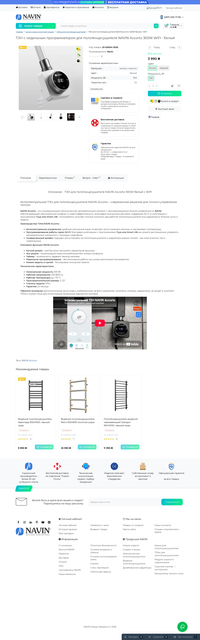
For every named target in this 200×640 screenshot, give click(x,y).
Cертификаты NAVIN (70, 570)
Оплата (37, 7)
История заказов (68, 529)
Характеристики (48, 178)
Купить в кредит (170, 101)
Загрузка (113, 7)
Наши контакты (163, 525)
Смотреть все (96, 89)
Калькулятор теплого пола (169, 573)
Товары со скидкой (133, 525)
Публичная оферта (100, 571)
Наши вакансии (67, 574)
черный (164, 68)
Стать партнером (99, 567)
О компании (65, 545)
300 (151, 78)
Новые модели (131, 545)
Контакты (99, 7)
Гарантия (64, 553)
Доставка (22, 7)
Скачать (94, 563)
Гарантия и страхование (76, 7)
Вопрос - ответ (91, 177)
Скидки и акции (131, 549)
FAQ (61, 566)
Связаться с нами (99, 525)
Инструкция (117, 178)
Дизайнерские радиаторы (137, 567)
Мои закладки (66, 533)
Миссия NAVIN (66, 549)
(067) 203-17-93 (172, 17)
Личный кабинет (174, 8)
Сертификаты (52, 7)
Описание (25, 178)
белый (152, 68)
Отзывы (70, 177)
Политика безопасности (103, 545)
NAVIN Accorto (29, 360)
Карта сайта (129, 529)
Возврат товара (98, 529)
